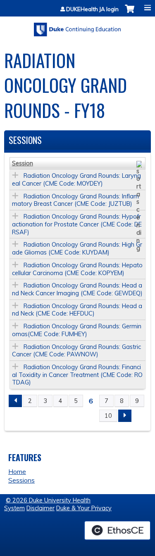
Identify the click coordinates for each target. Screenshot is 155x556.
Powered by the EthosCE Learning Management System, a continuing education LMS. (117, 530)
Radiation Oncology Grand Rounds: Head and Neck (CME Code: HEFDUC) (77, 310)
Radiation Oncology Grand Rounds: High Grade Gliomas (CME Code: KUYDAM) (77, 248)
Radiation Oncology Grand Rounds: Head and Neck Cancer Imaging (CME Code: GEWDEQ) (77, 289)
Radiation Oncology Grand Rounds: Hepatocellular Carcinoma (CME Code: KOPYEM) (77, 269)
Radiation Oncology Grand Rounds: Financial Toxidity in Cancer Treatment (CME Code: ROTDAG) (77, 374)
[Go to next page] (124, 416)
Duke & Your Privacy (84, 508)
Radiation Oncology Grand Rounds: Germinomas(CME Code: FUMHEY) (76, 330)
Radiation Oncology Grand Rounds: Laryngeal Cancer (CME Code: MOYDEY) (76, 179)
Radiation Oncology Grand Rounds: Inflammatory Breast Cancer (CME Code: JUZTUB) (75, 200)
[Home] (77, 26)
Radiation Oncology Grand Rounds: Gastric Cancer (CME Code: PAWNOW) (76, 350)
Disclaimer (40, 508)
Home (17, 471)
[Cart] (129, 13)
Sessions (21, 480)
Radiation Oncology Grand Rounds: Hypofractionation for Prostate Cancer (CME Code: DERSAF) (77, 224)
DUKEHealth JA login (92, 9)
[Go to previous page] (15, 401)
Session (22, 163)
